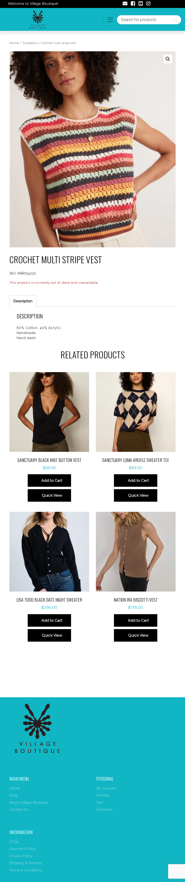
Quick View (52, 495)
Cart (99, 802)
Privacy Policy (21, 856)
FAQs (14, 842)
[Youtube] (140, 4)
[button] (168, 59)
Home (14, 43)
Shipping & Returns (25, 863)
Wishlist (102, 795)
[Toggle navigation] (110, 19)
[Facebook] (133, 4)
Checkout (104, 809)
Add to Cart (51, 480)
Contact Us (18, 809)
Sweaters (30, 43)
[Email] (125, 4)
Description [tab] (23, 301)
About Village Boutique (28, 802)
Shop (13, 795)
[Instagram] (148, 4)
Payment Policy (22, 849)
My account (106, 788)
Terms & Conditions (25, 870)
